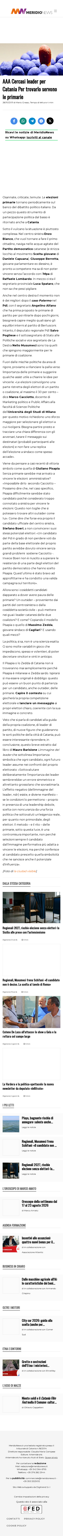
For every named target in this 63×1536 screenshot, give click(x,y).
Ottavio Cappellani (33, 1407)
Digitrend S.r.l (43, 1487)
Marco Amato (31, 1210)
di (23, 1210)
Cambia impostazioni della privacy (31, 1496)
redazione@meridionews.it (34, 1466)
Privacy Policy (34, 1518)
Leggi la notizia (29, 1127)
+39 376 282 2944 (36, 1472)
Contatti (13, 1518)
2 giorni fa (15, 1044)
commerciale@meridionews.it (41, 1478)
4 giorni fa (15, 1096)
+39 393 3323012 (31, 1481)
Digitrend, (7, 940)
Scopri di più (51, 1457)
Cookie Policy (16, 1525)
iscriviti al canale (39, 137)
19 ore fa (14, 992)
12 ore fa (14, 940)
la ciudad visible (25, 871)
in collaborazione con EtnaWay (39, 1370)
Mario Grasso (22, 102)
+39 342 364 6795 (37, 1469)
